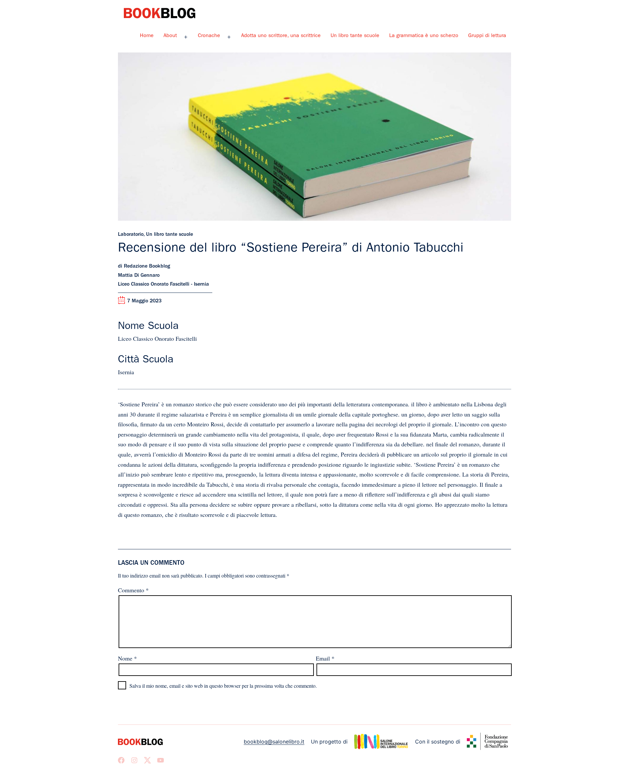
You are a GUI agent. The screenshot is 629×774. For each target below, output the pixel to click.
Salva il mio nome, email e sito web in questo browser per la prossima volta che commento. (223, 685)
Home (147, 36)
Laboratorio (130, 234)
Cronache (209, 36)
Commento (133, 590)
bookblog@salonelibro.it (274, 741)
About (170, 36)
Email (325, 658)
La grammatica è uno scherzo (423, 36)
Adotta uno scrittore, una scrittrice (281, 36)
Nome (127, 658)
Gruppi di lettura (487, 36)
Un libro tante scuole (355, 36)
